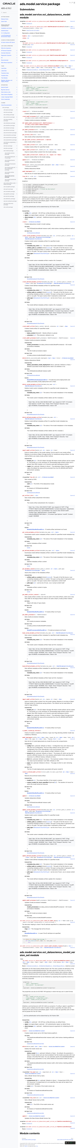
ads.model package (8, 150)
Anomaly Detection (5, 53)
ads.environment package (10, 132)
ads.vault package (8, 207)
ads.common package (9, 117)
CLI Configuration (5, 33)
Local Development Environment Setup (6, 36)
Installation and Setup (6, 28)
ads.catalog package (9, 114)
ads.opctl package (8, 189)
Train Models (4, 78)
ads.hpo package (8, 145)
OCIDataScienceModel (33, 233)
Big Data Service (5, 89)
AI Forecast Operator (6, 50)
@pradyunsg (32, 1146)
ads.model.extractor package (10, 161)
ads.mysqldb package (9, 186)
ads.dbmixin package (9, 130)
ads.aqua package (8, 109)
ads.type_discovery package (8, 204)
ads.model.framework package (10, 164)
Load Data (3, 68)
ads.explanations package (10, 139)
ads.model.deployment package (10, 157)
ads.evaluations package (10, 135)
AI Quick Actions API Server (8, 42)
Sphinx (26, 1146)
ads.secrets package (9, 196)
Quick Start (4, 21)
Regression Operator (6, 55)
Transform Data (5, 73)
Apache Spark (4, 87)
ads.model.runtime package (9, 173)
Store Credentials (5, 99)
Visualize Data (4, 75)
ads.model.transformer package (10, 180)
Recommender (4, 60)
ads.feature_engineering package (9, 143)
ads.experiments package (10, 137)
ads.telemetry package (9, 198)
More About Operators (6, 62)
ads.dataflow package (9, 125)
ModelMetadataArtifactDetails (35, 279)
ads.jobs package (8, 148)
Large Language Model (7, 97)
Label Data (4, 70)
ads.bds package (8, 112)
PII (1, 57)
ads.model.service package (9, 176)
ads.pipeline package (9, 193)
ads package (5, 107)
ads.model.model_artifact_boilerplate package (10, 168)
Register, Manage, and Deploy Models (6, 81)
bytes (28, 547)
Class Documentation (6, 105)
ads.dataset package (9, 127)
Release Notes (4, 19)
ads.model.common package (9, 153)
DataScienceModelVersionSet (35, 1043)
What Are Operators (6, 48)
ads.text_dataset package (10, 201)
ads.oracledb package (9, 191)
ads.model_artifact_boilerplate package (9, 183)
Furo (37, 1146)
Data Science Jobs (5, 92)
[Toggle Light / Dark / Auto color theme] (72, 3)
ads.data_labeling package (8, 120)
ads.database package (9, 123)
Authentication (4, 30)
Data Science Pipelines (6, 94)
